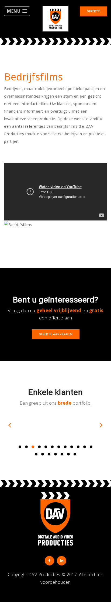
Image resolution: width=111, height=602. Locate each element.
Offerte (93, 11)
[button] (17, 11)
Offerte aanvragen (55, 334)
